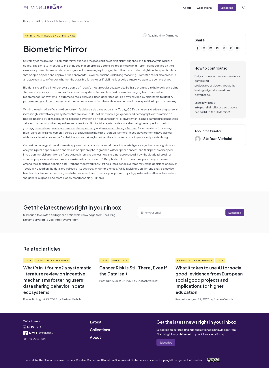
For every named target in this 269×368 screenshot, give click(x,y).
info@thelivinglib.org (209, 107)
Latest (96, 322)
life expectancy (86, 127)
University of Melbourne (38, 60)
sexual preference (63, 127)
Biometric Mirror (66, 60)
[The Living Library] (42, 7)
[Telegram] (230, 48)
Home (26, 21)
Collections (204, 7)
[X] (204, 48)
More (99, 177)
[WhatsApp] (217, 48)
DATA (37, 21)
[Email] (237, 48)
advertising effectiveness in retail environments (110, 118)
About (187, 7)
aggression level (39, 127)
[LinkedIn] (210, 48)
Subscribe (226, 7)
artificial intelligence (56, 21)
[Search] (244, 7)
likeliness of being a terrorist (119, 127)
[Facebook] (197, 48)
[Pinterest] (224, 48)
